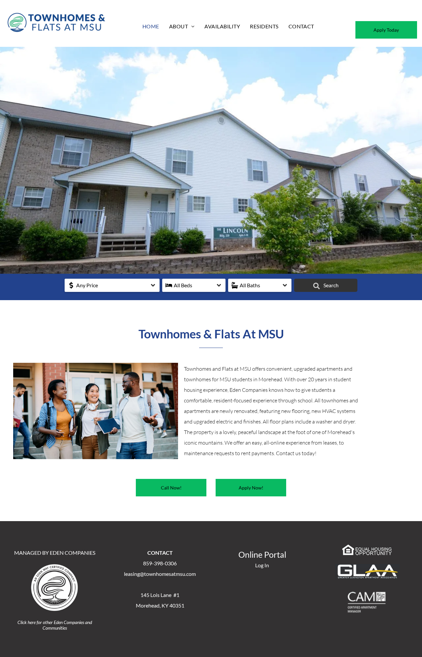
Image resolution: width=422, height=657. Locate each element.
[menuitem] (150, 26)
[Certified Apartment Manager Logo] (367, 593)
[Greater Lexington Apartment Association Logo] (367, 567)
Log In (262, 565)
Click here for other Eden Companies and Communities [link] (54, 625)
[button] (112, 285)
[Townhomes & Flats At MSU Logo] (56, 13)
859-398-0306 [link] (160, 563)
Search (330, 285)
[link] (171, 487)
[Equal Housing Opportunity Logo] (367, 547)
